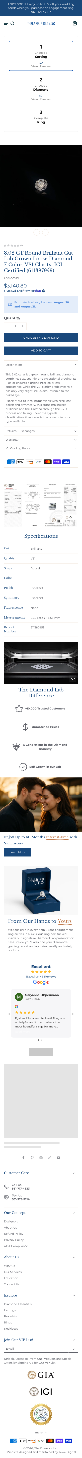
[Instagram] (41, 1157)
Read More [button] (22, 1031)
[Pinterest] (32, 1157)
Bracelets (10, 1316)
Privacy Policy (14, 1239)
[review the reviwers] (16, 1006)
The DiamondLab (46, 1448)
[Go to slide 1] (38, 1040)
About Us (10, 1227)
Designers (11, 1221)
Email (10, 1348)
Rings (8, 1322)
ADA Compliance (16, 1246)
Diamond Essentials (18, 1304)
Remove (45, 66)
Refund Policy (13, 1233)
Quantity (12, 318)
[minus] (8, 326)
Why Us (9, 1265)
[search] (12, 23)
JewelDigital (67, 1452)
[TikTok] (49, 1157)
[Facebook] (23, 1157)
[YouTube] (58, 1157)
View (34, 66)
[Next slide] (45, 232)
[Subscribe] (73, 1349)
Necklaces (11, 1328)
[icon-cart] (73, 23)
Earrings (10, 1310)
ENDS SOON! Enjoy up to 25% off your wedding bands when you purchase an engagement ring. (41, 8)
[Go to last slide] (36, 232)
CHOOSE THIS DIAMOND (41, 337)
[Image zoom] (41, 186)
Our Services (13, 1272)
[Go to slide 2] (41, 1040)
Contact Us (12, 1284)
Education (11, 1278)
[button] (41, 351)
